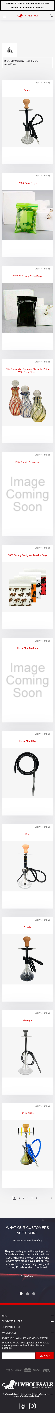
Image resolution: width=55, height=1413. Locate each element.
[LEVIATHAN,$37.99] (27, 1145)
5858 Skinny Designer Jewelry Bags (27, 555)
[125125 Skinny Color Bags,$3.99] (27, 308)
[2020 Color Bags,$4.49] (27, 215)
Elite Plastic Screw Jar (27, 462)
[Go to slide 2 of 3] (27, 1293)
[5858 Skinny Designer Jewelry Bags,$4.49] (27, 587)
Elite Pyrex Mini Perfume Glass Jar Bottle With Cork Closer (27, 370)
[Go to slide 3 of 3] (33, 1293)
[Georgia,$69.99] (27, 1052)
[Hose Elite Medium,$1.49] (27, 680)
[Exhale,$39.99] (27, 959)
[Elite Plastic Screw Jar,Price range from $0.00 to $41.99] (27, 494)
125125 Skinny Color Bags (27, 276)
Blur (27, 834)
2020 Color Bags (27, 183)
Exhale (27, 927)
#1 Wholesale (8, 1394)
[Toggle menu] (4, 16)
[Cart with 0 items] (51, 16)
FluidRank (38, 1396)
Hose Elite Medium (27, 648)
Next (51, 1198)
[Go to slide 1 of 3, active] (21, 1293)
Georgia (27, 1020)
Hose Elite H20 (27, 741)
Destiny (27, 90)
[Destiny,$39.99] (27, 122)
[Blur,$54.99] (27, 866)
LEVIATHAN (27, 1113)
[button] (27, 62)
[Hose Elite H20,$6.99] (27, 773)
